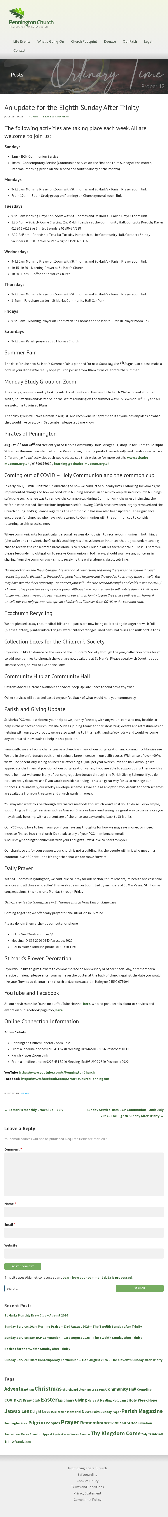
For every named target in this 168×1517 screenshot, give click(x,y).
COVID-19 (13, 1400)
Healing (106, 1400)
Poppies (53, 1422)
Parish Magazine (142, 1410)
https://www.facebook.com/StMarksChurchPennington (65, 1078)
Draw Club (31, 1400)
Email (9, 1224)
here (86, 1003)
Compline (144, 1389)
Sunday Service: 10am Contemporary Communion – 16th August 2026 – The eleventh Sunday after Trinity (83, 1360)
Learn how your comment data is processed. (98, 1277)
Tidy (144, 1434)
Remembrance (95, 1422)
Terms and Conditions (87, 1487)
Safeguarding (88, 1474)
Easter (49, 1399)
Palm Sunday (102, 1412)
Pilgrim (36, 1422)
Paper (116, 1412)
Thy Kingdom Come (116, 1433)
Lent (26, 1411)
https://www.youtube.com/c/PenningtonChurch (57, 1072)
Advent (12, 1389)
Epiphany (66, 1400)
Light (37, 1411)
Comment (13, 1149)
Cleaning (85, 1389)
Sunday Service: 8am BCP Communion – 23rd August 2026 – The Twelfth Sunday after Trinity (73, 1338)
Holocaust (120, 1400)
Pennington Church (31, 22)
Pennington (12, 1423)
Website (10, 1245)
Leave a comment (56, 116)
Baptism (27, 1389)
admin (33, 116)
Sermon (74, 1434)
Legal (148, 41)
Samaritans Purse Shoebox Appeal (28, 1434)
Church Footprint (84, 41)
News (25, 1093)
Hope (152, 1400)
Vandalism (23, 1441)
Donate (110, 41)
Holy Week (138, 1400)
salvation (145, 1423)
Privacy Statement (88, 1493)
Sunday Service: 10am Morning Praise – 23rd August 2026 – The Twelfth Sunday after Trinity (73, 1326)
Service (85, 1434)
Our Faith (130, 41)
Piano (24, 1423)
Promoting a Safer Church (87, 1468)
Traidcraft (155, 1434)
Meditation (58, 1412)
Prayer (70, 1422)
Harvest (94, 1400)
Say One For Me (61, 1434)
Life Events (21, 41)
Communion (98, 1389)
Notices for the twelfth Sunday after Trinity (37, 1349)
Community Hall (120, 1389)
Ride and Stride (124, 1423)
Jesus (12, 1411)
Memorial (74, 1412)
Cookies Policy (87, 1481)
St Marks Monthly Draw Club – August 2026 (36, 1315)
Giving (81, 1400)
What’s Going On (50, 41)
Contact (19, 50)
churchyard (70, 1389)
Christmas (48, 1388)
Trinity (9, 1441)
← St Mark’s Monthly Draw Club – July (33, 1109)
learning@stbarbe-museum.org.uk (82, 463)
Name (10, 1203)
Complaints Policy (87, 1499)
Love (46, 1411)
